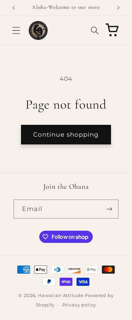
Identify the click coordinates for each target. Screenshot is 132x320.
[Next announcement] (118, 7)
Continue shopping (65, 134)
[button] (16, 30)
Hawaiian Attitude (60, 295)
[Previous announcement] (13, 7)
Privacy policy (79, 304)
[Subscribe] (109, 209)
